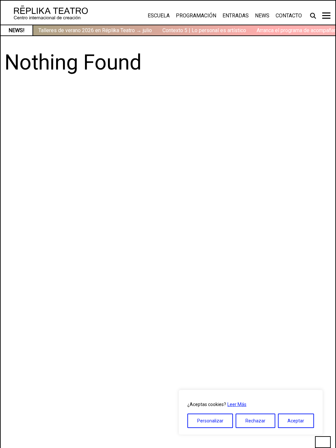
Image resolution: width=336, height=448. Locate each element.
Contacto (289, 15)
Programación (196, 15)
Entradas (235, 15)
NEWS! (17, 30)
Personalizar (210, 420)
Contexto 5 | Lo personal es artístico (204, 30)
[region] (250, 412)
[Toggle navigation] (326, 15)
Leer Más (236, 404)
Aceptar (295, 420)
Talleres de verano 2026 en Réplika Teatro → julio (95, 30)
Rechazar (255, 420)
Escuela (159, 15)
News (262, 15)
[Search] (313, 15)
